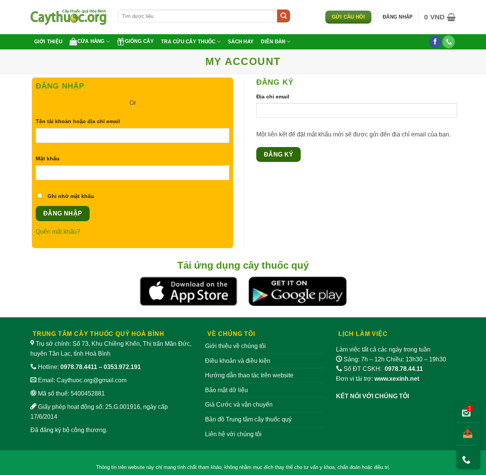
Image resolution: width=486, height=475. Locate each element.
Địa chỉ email (281, 97)
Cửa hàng (91, 41)
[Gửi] (283, 16)
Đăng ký (278, 154)
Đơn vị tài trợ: (377, 378)
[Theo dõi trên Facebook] (435, 41)
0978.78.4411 (78, 367)
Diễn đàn (273, 41)
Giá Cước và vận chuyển (239, 404)
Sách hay (241, 41)
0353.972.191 (122, 367)
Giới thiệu (48, 41)
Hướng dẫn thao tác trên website (249, 375)
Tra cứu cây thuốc (188, 41)
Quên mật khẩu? (58, 231)
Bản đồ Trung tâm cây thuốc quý (248, 419)
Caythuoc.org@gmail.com (91, 380)
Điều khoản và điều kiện (237, 361)
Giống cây (139, 41)
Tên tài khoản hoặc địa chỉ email (86, 122)
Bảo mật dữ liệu (226, 390)
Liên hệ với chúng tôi (233, 434)
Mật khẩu (56, 159)
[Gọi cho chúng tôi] (448, 41)
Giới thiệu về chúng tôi (235, 346)
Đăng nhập (62, 213)
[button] (440, 17)
